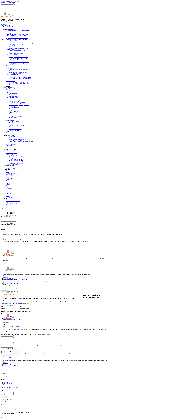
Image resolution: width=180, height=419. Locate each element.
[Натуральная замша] (13, 224)
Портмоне (5, 277)
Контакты (5, 384)
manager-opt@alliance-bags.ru (8, 2)
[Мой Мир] (14, 291)
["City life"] (14, 216)
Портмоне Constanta (12, 319)
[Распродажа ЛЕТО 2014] (14, 215)
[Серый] (8, 221)
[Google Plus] (17, 291)
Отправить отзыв (6, 356)
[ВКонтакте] (10, 291)
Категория (3, 213)
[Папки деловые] (14, 213)
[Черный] (8, 220)
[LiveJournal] (16, 291)
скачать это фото (14, 288)
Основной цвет (4, 218)
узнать (21, 305)
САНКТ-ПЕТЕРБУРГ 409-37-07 (10, 1)
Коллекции (3, 208)
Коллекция (3, 216)
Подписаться (4, 397)
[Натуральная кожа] (13, 223)
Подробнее (6, 326)
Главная (5, 275)
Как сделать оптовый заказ (9, 383)
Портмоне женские (8, 278)
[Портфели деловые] (14, 212)
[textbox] (7, 4)
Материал (3, 224)
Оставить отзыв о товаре (18, 334)
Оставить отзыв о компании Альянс (44, 334)
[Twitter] (11, 291)
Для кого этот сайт (7, 382)
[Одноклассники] (13, 291)
